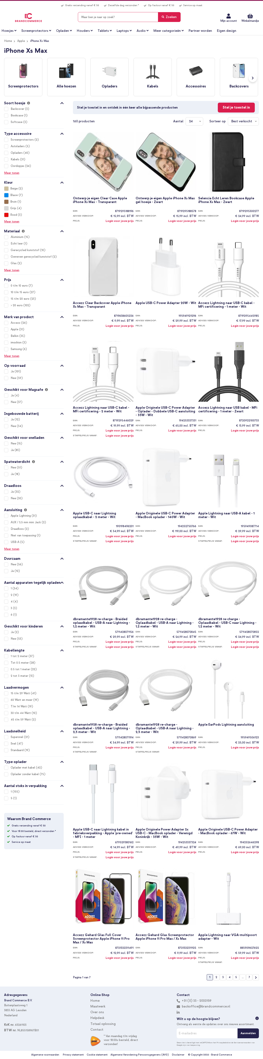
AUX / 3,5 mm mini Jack (26, 522)
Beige (14, 188)
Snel (14, 743)
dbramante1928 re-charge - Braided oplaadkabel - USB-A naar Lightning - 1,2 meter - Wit (101, 622)
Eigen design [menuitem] (226, 31)
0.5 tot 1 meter (21, 669)
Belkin (15, 336)
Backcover (18, 109)
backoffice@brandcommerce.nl (206, 1006)
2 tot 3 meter (20, 676)
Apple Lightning (21, 515)
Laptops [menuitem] (123, 31)
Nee (14, 378)
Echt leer (17, 243)
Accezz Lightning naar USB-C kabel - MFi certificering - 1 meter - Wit (226, 305)
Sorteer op (217, 121)
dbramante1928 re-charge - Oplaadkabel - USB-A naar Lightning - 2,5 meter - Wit (165, 728)
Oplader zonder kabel (25, 774)
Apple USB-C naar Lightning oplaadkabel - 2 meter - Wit (94, 515)
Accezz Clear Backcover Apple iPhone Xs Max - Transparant (102, 305)
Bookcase (17, 115)
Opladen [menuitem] (62, 31)
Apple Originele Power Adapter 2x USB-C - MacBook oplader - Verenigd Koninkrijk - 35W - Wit (164, 833)
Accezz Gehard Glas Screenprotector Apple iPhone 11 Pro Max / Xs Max (165, 937)
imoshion (16, 342)
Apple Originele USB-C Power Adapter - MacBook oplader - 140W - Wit (165, 515)
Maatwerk (97, 1006)
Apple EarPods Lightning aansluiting (226, 725)
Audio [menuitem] (141, 31)
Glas (14, 263)
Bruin (13, 201)
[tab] (34, 102)
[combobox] (129, 17)
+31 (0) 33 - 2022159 (196, 1001)
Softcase (17, 122)
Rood (13, 215)
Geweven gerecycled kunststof (31, 256)
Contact (96, 1030)
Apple (21, 41)
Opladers (17, 153)
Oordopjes (18, 166)
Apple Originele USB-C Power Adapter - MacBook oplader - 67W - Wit (228, 831)
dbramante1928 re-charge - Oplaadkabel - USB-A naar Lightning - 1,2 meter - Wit (165, 622)
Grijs (13, 208)
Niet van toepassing (24, 535)
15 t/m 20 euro (20, 299)
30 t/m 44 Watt (21, 713)
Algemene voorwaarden (45, 1054)
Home (8, 41)
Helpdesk (97, 1018)
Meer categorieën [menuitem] (167, 31)
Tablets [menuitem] (103, 31)
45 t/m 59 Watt (21, 719)
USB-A (15, 542)
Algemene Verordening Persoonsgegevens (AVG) (140, 1054)
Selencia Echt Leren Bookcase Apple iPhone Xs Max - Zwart (226, 200)
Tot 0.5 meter (20, 662)
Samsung (17, 349)
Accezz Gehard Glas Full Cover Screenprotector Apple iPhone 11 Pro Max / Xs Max (101, 938)
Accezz (16, 323)
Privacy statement (73, 1054)
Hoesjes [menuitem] (8, 31)
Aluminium (17, 237)
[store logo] (28, 17)
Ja (13, 371)
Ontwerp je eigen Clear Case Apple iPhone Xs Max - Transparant (100, 200)
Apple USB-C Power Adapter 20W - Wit (166, 303)
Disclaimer (178, 1054)
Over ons (97, 1012)
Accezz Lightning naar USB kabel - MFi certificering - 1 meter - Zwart (227, 409)
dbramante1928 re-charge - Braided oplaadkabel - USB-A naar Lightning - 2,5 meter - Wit (101, 728)
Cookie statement (97, 1054)
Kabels (15, 159)
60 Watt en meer (22, 700)
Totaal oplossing (103, 1024)
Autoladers (18, 146)
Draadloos (18, 529)
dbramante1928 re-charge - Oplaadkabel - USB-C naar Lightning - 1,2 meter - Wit (227, 622)
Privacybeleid (222, 1042)
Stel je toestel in (236, 107)
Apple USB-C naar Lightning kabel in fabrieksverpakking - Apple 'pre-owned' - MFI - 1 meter (103, 833)
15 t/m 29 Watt (21, 693)
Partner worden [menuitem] (200, 31)
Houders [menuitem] (83, 31)
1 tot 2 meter (20, 656)
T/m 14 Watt (19, 706)
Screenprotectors (23, 139)
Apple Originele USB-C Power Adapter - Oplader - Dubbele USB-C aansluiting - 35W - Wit (165, 411)
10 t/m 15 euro (20, 292)
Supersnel (17, 737)
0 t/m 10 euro (20, 285)
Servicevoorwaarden (242, 1042)
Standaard (17, 750)
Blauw (14, 195)
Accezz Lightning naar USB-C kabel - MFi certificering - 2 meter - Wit (101, 409)
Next (253, 78)
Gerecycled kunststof (25, 250)
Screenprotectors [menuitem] (34, 31)
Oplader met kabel (23, 767)
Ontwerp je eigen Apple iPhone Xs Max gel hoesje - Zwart (165, 200)
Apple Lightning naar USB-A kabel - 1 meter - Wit (226, 515)
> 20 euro (17, 305)
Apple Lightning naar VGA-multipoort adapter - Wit (227, 937)
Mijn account (228, 21)
